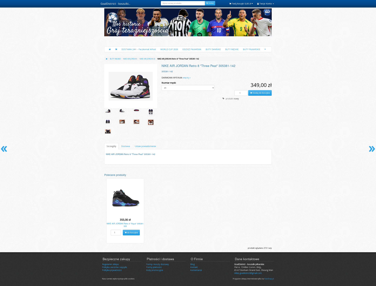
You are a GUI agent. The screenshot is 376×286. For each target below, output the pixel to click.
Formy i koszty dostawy (157, 264)
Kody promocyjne (154, 270)
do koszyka (132, 232)
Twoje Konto (265, 3)
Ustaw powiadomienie (145, 146)
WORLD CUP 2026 (169, 49)
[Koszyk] (116, 49)
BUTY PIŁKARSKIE (251, 49)
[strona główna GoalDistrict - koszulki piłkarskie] (188, 26)
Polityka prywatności (112, 270)
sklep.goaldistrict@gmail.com (248, 273)
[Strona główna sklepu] (110, 49)
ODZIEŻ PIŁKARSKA (191, 49)
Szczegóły (111, 146)
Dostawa (125, 146)
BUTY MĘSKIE (232, 49)
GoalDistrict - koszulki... (115, 3)
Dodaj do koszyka (261, 92)
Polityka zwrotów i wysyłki (114, 267)
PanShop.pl (269, 278)
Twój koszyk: (241, 3)
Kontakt (194, 267)
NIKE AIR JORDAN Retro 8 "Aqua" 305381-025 (125, 224)
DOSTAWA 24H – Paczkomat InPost (138, 49)
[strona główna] (106, 59)
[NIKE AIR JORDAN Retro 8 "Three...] (131, 86)
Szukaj (211, 3)
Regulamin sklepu (110, 264)
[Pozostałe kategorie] (265, 49)
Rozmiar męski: (169, 82)
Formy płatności (154, 267)
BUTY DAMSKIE (213, 49)
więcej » (186, 77)
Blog (192, 264)
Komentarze (196, 270)
